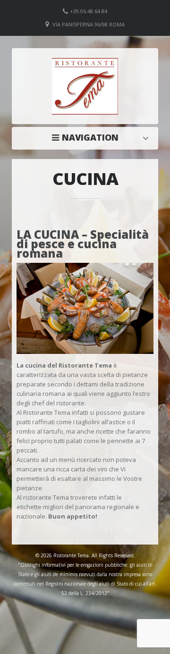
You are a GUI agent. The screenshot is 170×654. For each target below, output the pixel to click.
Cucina (87, 137)
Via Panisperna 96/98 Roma (88, 24)
